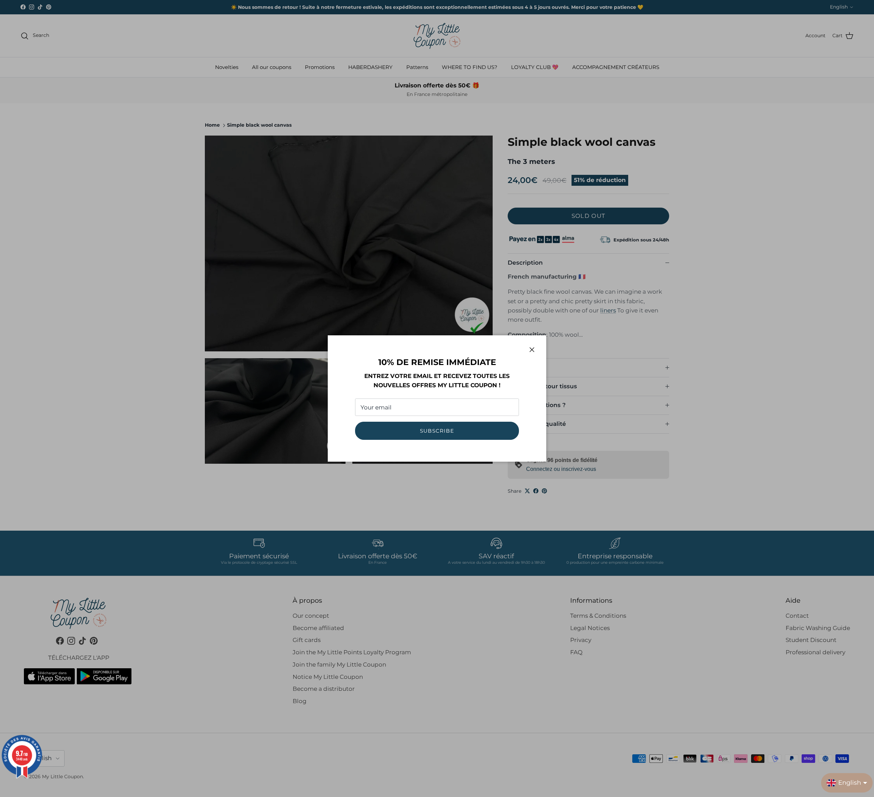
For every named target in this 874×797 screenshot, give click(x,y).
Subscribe (437, 431)
